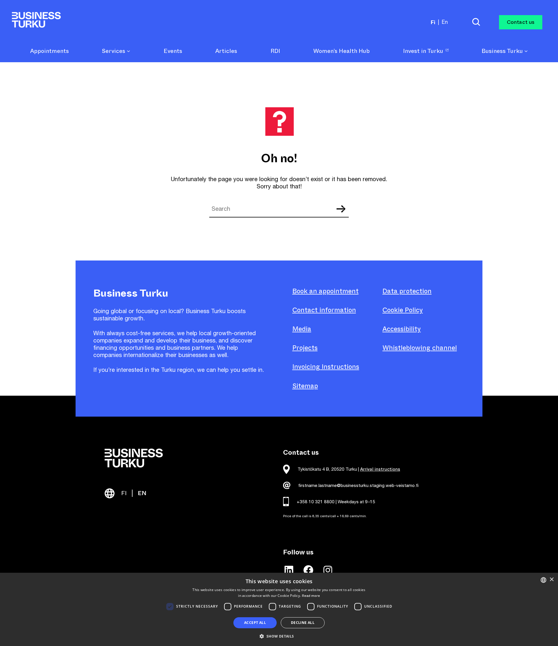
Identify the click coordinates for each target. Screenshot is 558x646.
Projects (305, 348)
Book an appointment (325, 291)
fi (433, 22)
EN (142, 493)
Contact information (324, 310)
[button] (279, 636)
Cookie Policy (402, 310)
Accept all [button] (255, 622)
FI (124, 493)
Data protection (407, 291)
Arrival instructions (380, 469)
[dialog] (279, 609)
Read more (311, 595)
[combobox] (543, 580)
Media (301, 329)
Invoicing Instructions (325, 367)
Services (114, 51)
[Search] (476, 22)
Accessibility (401, 329)
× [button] (551, 579)
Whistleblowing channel (419, 348)
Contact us (520, 22)
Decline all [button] (302, 622)
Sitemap (305, 386)
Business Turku (503, 51)
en (445, 22)
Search (341, 209)
